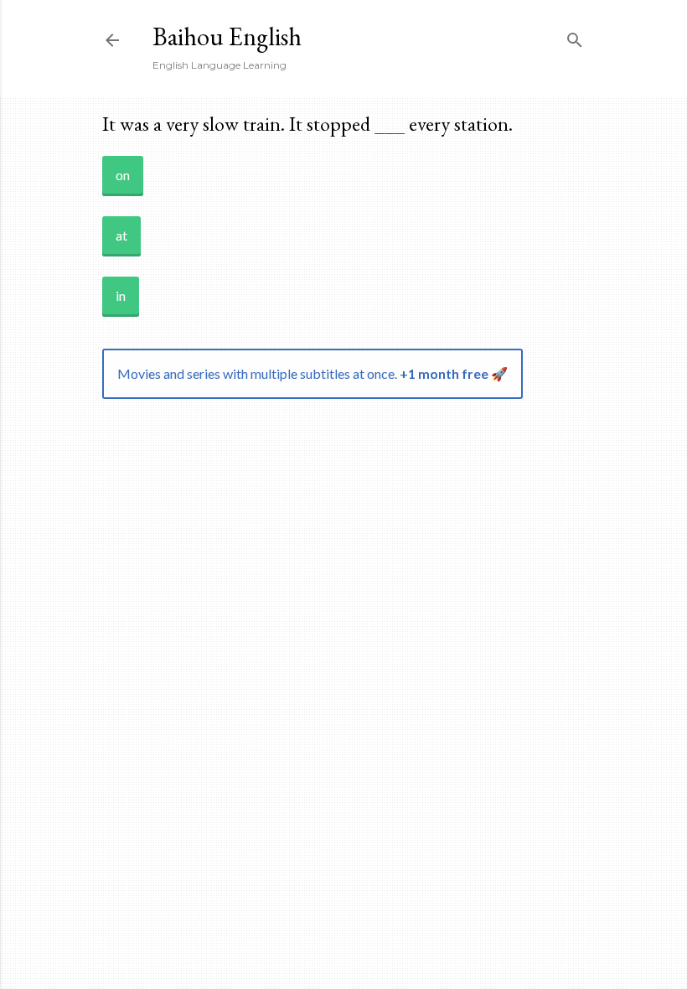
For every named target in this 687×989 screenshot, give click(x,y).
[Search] (575, 36)
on (123, 175)
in (121, 295)
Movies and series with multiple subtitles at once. (312, 373)
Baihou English (227, 36)
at (121, 235)
